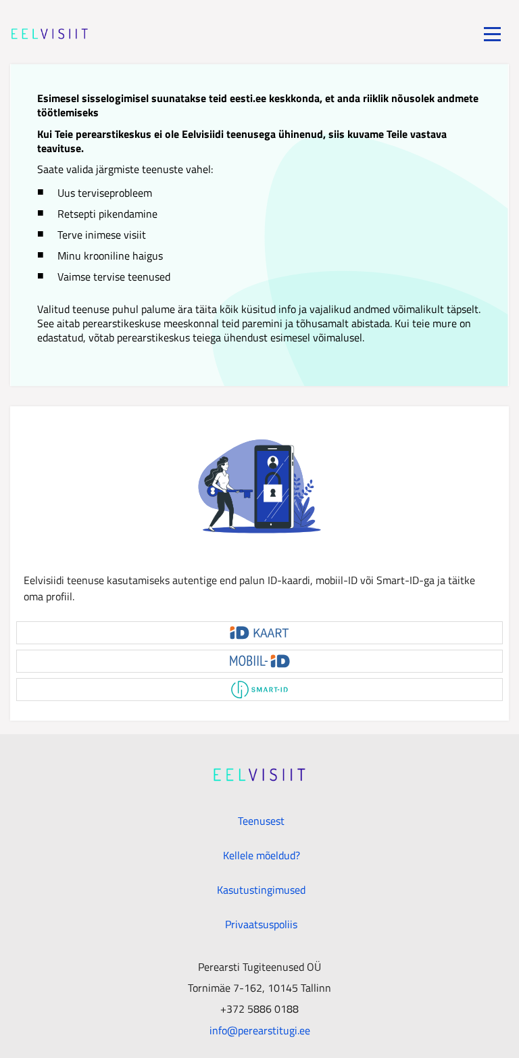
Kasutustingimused (261, 890)
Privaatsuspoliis (261, 924)
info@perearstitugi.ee (259, 1030)
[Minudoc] (49, 34)
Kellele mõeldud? (261, 855)
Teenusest (261, 821)
